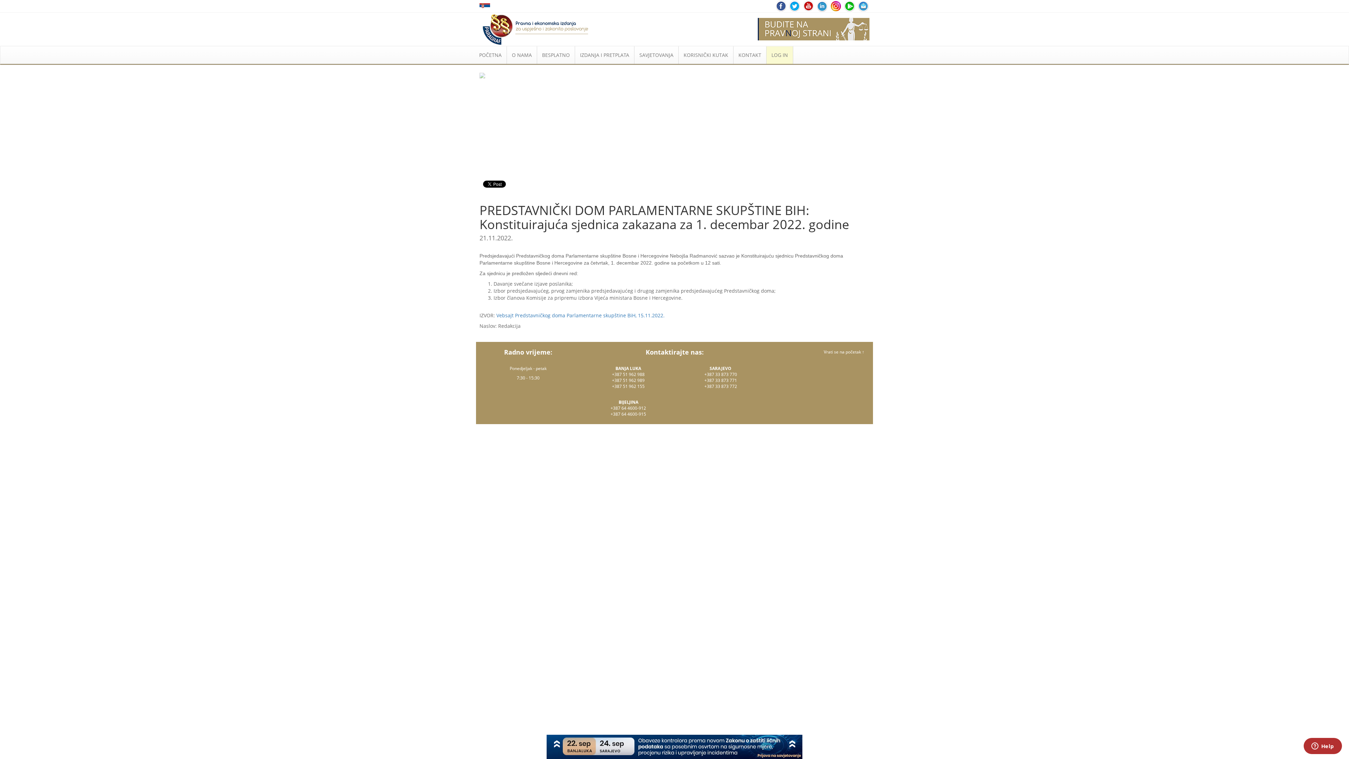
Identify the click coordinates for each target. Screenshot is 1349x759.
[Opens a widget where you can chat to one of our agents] (1322, 746)
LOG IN (779, 55)
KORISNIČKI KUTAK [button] (706, 55)
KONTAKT (749, 55)
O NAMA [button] (522, 55)
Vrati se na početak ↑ (844, 352)
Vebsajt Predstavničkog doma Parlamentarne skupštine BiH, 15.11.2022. (580, 315)
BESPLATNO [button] (556, 55)
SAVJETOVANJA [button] (656, 55)
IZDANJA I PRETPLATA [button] (604, 55)
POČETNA (490, 55)
